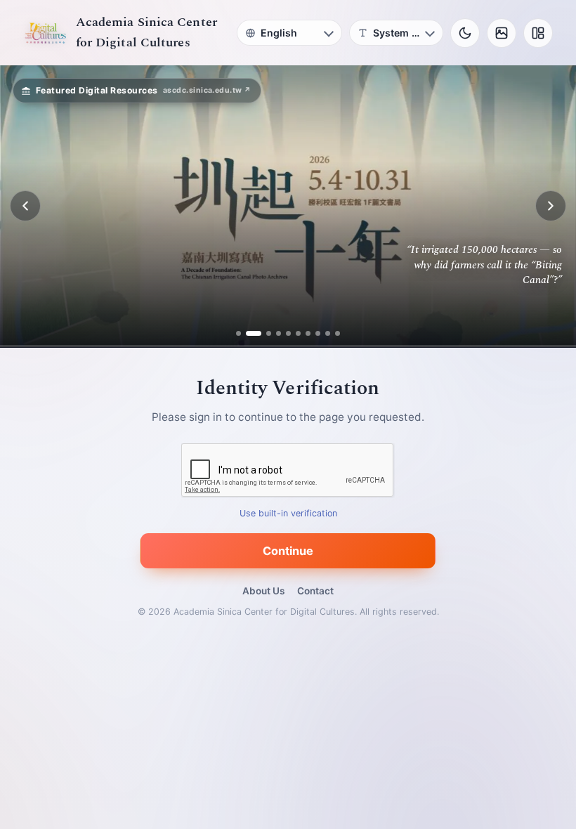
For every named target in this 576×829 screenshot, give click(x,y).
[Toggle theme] (465, 33)
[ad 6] (298, 333)
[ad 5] (288, 333)
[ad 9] (327, 333)
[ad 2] (248, 333)
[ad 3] (263, 333)
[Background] (501, 33)
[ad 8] (317, 333)
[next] (550, 205)
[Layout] (538, 33)
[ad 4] (278, 333)
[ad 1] (238, 333)
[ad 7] (308, 333)
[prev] (25, 205)
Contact (315, 590)
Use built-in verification (288, 513)
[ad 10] (337, 333)
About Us (263, 590)
